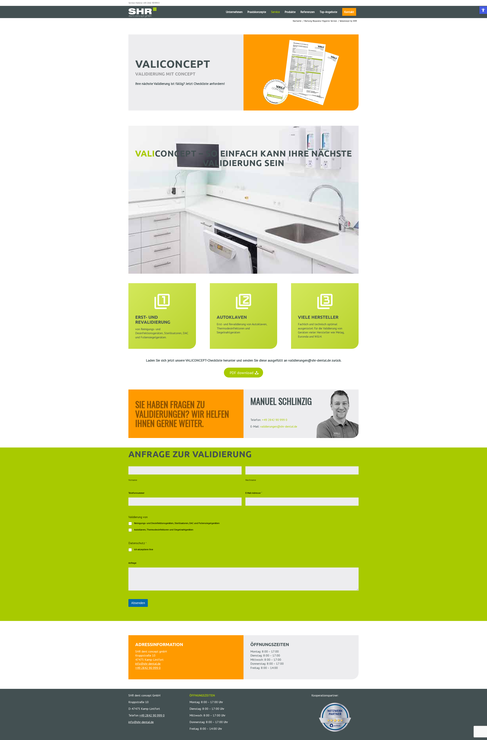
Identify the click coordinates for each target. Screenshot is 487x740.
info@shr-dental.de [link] (148, 663)
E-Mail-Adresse (253, 492)
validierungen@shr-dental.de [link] (309, 360)
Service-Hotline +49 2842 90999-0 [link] (144, 3)
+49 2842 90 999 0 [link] (274, 420)
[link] (483, 10)
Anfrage (132, 562)
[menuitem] (234, 12)
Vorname (132, 479)
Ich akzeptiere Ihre (157, 549)
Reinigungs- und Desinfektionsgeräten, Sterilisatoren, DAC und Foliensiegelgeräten (177, 523)
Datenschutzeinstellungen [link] (167, 549)
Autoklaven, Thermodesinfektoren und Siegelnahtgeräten (163, 529)
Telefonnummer (136, 492)
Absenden (138, 603)
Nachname (250, 479)
